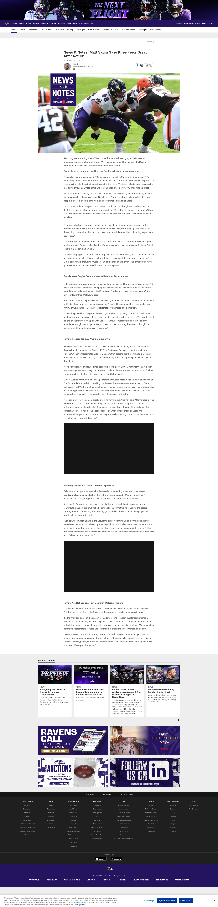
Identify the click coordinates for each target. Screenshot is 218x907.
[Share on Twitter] (142, 66)
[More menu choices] (92, 23)
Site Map (27, 835)
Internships (27, 812)
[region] (109, 901)
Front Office (50, 820)
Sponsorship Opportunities (27, 827)
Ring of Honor (51, 827)
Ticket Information (123, 805)
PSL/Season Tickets (124, 812)
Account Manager (123, 809)
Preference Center (182, 880)
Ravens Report (97, 824)
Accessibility (52, 880)
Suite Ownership (124, 824)
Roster (51, 805)
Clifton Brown (77, 64)
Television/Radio (97, 838)
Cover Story (73, 816)
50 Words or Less (73, 835)
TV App (173, 812)
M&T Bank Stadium (151, 809)
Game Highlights (97, 812)
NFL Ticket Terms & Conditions (123, 838)
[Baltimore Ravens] (109, 869)
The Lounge (97, 831)
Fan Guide (151, 824)
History (51, 824)
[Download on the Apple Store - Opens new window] (100, 859)
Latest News (73, 805)
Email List (173, 809)
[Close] (214, 900)
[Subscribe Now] (73, 740)
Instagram (173, 824)
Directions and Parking (151, 820)
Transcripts (73, 842)
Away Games (124, 827)
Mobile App (173, 805)
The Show (97, 820)
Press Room (73, 846)
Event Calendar (193, 805)
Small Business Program (27, 831)
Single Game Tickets (123, 816)
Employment (27, 809)
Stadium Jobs (27, 820)
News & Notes (73, 827)
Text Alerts (123, 835)
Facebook (173, 816)
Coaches (51, 816)
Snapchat (173, 827)
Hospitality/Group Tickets (123, 820)
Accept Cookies (185, 901)
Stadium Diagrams (151, 816)
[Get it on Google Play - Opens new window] (116, 860)
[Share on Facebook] (137, 66)
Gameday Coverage (151, 812)
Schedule (151, 805)
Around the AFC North (73, 831)
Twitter (173, 820)
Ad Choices (122, 880)
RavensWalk (151, 831)
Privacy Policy (34, 880)
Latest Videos (97, 805)
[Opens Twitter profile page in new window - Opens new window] (74, 69)
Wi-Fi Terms (91, 880)
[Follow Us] (145, 772)
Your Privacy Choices (141, 880)
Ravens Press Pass (97, 835)
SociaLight (73, 824)
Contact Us (27, 805)
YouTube (173, 831)
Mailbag (73, 820)
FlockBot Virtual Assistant (27, 824)
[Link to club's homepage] (6, 23)
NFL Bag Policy (151, 827)
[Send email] (147, 66)
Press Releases (73, 838)
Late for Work (73, 812)
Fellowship (27, 816)
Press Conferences (97, 827)
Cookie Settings (162, 880)
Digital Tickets (123, 831)
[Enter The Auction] (73, 772)
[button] (109, 449)
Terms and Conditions (72, 880)
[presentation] (179, 720)
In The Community (193, 809)
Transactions (51, 809)
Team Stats (51, 812)
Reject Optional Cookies (167, 901)
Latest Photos (73, 809)
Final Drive (97, 816)
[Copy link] (151, 65)
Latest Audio (97, 809)
